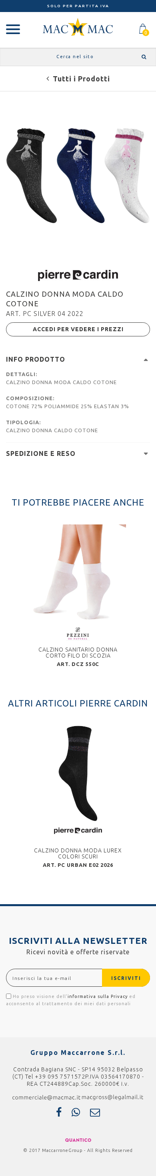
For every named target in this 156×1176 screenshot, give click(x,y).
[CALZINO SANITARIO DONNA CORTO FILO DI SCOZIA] (78, 572)
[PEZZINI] (78, 633)
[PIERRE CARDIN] (78, 274)
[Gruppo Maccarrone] (78, 26)
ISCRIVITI (126, 978)
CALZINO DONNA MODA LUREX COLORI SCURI (78, 853)
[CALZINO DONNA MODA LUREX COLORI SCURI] (78, 773)
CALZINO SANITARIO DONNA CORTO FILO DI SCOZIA (78, 652)
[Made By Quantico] (78, 1139)
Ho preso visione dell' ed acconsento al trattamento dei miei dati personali (71, 1000)
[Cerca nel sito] (142, 57)
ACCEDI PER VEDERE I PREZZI (78, 329)
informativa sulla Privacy (98, 996)
